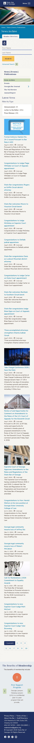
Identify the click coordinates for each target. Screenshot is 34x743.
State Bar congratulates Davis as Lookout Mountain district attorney (16, 259)
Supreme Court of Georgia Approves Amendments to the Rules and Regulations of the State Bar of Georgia (16, 471)
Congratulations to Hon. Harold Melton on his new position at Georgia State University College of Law (16, 504)
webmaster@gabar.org (12, 728)
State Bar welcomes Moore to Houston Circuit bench (16, 205)
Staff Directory (22, 718)
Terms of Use (21, 716)
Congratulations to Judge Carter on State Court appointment (17, 276)
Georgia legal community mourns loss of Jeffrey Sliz (14, 528)
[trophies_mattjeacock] (17, 568)
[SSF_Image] (17, 356)
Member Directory (11, 36)
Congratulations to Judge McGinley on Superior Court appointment (15, 223)
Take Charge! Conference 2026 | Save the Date (16, 368)
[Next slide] (29, 691)
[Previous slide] (4, 691)
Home (3, 27)
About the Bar (9, 718)
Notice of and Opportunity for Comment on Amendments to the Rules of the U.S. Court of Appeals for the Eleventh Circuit (17, 415)
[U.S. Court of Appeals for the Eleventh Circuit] (17, 402)
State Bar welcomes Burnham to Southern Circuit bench (16, 293)
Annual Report (10, 93)
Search (8, 59)
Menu (25, 3)
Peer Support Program (17, 686)
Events (6, 83)
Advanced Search (8, 64)
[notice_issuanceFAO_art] (17, 127)
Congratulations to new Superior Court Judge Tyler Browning (14, 626)
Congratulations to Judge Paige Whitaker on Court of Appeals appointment (16, 166)
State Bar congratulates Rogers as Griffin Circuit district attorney (16, 187)
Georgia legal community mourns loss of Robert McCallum (14, 546)
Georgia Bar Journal (12, 86)
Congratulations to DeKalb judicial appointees (14, 241)
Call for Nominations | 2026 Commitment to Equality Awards (15, 580)
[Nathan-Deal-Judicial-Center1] (17, 455)
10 (26, 648)
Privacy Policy (9, 716)
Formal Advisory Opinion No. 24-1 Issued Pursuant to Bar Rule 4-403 (15, 139)
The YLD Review (10, 90)
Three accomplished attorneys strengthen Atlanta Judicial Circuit (16, 333)
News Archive (9, 80)
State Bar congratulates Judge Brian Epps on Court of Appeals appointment (16, 311)
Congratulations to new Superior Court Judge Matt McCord (14, 606)
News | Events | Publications (16, 27)
